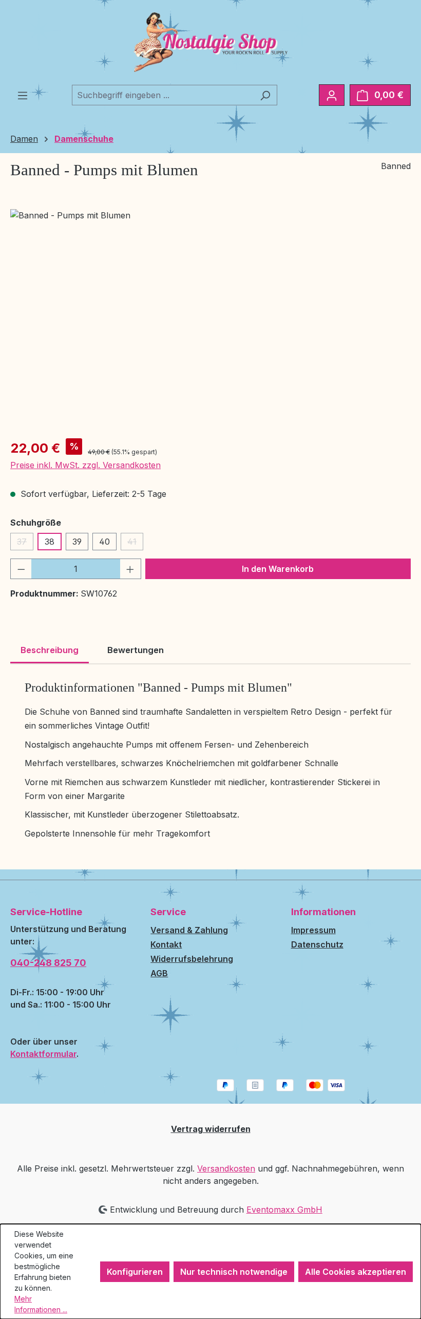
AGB (159, 973)
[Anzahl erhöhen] (130, 569)
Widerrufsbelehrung (191, 959)
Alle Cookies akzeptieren (355, 1272)
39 (77, 541)
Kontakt (166, 944)
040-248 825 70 (48, 962)
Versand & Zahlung (189, 930)
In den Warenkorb (278, 569)
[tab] (49, 651)
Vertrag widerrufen (211, 1129)
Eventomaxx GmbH (284, 1209)
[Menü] (22, 95)
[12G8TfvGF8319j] (210, 319)
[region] (210, 319)
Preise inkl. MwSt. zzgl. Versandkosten (85, 465)
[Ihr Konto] (331, 95)
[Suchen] (265, 95)
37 (25, 543)
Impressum (313, 930)
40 (104, 541)
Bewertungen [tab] (135, 650)
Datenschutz (317, 944)
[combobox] (163, 95)
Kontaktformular (43, 1054)
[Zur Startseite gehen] (210, 42)
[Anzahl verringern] (21, 569)
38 (49, 541)
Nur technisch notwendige (234, 1272)
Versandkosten (226, 1168)
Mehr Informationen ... (40, 1304)
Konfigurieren (135, 1272)
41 (135, 543)
